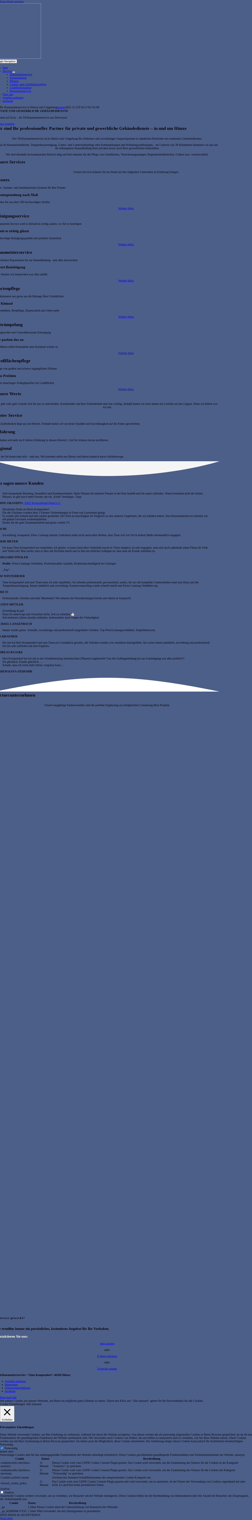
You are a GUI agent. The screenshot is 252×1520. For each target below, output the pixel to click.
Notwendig (11, 1448)
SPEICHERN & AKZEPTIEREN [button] (20, 1514)
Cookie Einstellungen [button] (12, 1404)
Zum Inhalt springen (12, 1)
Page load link (8, 1397)
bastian (61, 107)
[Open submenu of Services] (13, 72)
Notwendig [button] (6, 1444)
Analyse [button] (5, 1488)
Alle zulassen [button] (34, 1404)
